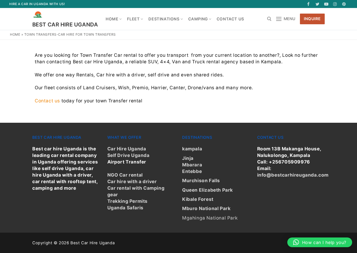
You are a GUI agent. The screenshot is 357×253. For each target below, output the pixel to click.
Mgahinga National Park (210, 218)
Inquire (312, 18)
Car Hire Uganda (126, 149)
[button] (319, 242)
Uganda (140, 155)
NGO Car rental (125, 175)
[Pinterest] (344, 4)
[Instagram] (335, 4)
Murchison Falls (201, 180)
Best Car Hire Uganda (65, 24)
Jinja (188, 158)
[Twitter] (317, 4)
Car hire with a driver (132, 181)
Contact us (47, 101)
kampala (192, 149)
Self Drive (118, 155)
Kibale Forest (197, 199)
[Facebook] (308, 4)
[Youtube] (326, 4)
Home (15, 34)
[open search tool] (269, 19)
